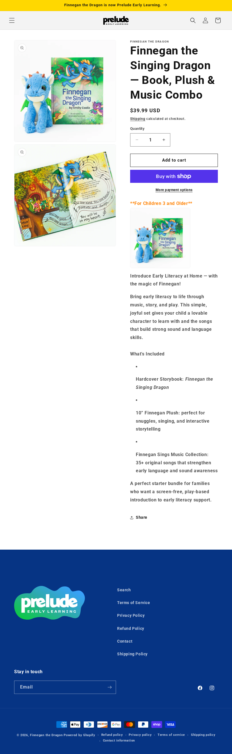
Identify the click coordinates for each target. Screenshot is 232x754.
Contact (124, 641)
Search (124, 590)
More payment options (174, 190)
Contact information (119, 740)
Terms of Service (133, 602)
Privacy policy (140, 735)
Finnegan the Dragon (46, 735)
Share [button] (141, 517)
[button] (12, 20)
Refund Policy (130, 628)
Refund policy (112, 735)
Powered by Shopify (79, 735)
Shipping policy (203, 735)
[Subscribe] (109, 687)
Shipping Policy (132, 654)
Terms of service (171, 735)
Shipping (137, 119)
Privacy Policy (131, 615)
